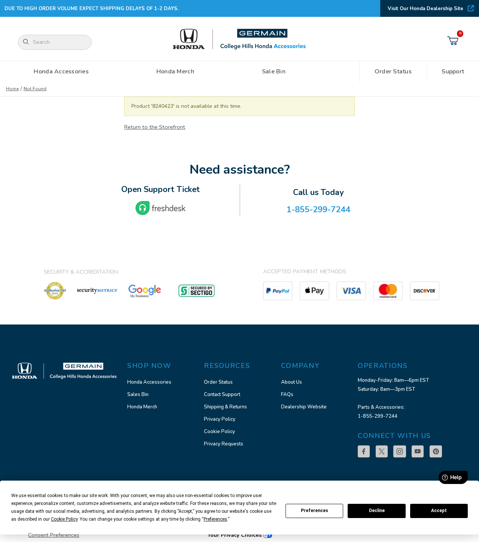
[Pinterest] (436, 451)
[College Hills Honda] (239, 39)
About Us (291, 382)
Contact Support (222, 394)
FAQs (287, 394)
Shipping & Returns (225, 407)
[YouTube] (418, 451)
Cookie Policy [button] (64, 519)
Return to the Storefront (154, 127)
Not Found (35, 89)
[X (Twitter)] (382, 451)
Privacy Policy (219, 419)
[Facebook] (364, 451)
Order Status (218, 382)
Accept (439, 510)
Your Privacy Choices (235, 535)
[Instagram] (399, 451)
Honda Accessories (149, 382)
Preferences (314, 510)
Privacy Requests (223, 444)
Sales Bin (138, 394)
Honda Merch (142, 407)
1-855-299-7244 (377, 416)
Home (12, 89)
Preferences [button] (215, 519)
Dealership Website (304, 407)
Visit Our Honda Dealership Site (425, 8)
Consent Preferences (53, 535)
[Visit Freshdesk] (160, 208)
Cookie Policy (219, 431)
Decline (377, 510)
